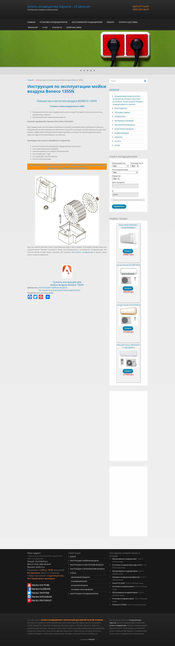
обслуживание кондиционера (83, 165)
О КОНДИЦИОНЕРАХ (79, 581)
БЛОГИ (73, 556)
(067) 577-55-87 (141, 6)
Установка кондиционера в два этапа (127, 565)
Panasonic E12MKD (119, 604)
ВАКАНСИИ (33, 27)
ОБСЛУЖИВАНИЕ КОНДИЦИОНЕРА (87, 22)
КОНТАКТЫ (57, 27)
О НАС (45, 27)
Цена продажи (118, 182)
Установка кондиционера (45, 165)
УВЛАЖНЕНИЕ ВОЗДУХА (80, 577)
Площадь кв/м (136, 163)
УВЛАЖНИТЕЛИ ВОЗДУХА (125, 125)
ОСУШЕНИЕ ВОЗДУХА (79, 585)
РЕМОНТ (110, 22)
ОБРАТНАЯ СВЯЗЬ (74, 27)
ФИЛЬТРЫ (118, 137)
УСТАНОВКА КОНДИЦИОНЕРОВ (53, 22)
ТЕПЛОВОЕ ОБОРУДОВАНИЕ (82, 589)
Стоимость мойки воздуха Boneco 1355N (67, 106)
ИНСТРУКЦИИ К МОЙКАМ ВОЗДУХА (53, 287)
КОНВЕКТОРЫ (120, 116)
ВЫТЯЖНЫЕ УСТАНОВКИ (124, 121)
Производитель (119, 163)
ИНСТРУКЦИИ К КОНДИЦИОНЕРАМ (84, 593)
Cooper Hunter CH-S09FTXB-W (128, 265)
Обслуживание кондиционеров (124, 571)
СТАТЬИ (73, 573)
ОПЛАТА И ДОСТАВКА (128, 22)
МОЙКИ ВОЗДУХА (122, 133)
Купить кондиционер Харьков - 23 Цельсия (58, 6)
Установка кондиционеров (123, 586)
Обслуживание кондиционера (124, 559)
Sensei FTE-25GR (118, 583)
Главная (30, 80)
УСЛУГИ (118, 141)
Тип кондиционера (120, 169)
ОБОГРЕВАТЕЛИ (121, 108)
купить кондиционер (84, 252)
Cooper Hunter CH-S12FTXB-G (128, 305)
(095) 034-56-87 (141, 9)
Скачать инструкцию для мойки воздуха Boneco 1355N (67, 283)
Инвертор (116, 176)
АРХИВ (117, 145)
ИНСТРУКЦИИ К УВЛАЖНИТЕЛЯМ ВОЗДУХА (87, 569)
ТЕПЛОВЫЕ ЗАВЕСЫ (122, 112)
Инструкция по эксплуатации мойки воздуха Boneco (59, 290)
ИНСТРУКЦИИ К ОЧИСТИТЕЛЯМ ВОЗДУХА (87, 565)
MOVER (92, 639)
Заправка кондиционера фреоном (126, 577)
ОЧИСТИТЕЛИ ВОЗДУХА (124, 129)
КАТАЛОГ (114, 89)
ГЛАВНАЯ (31, 22)
